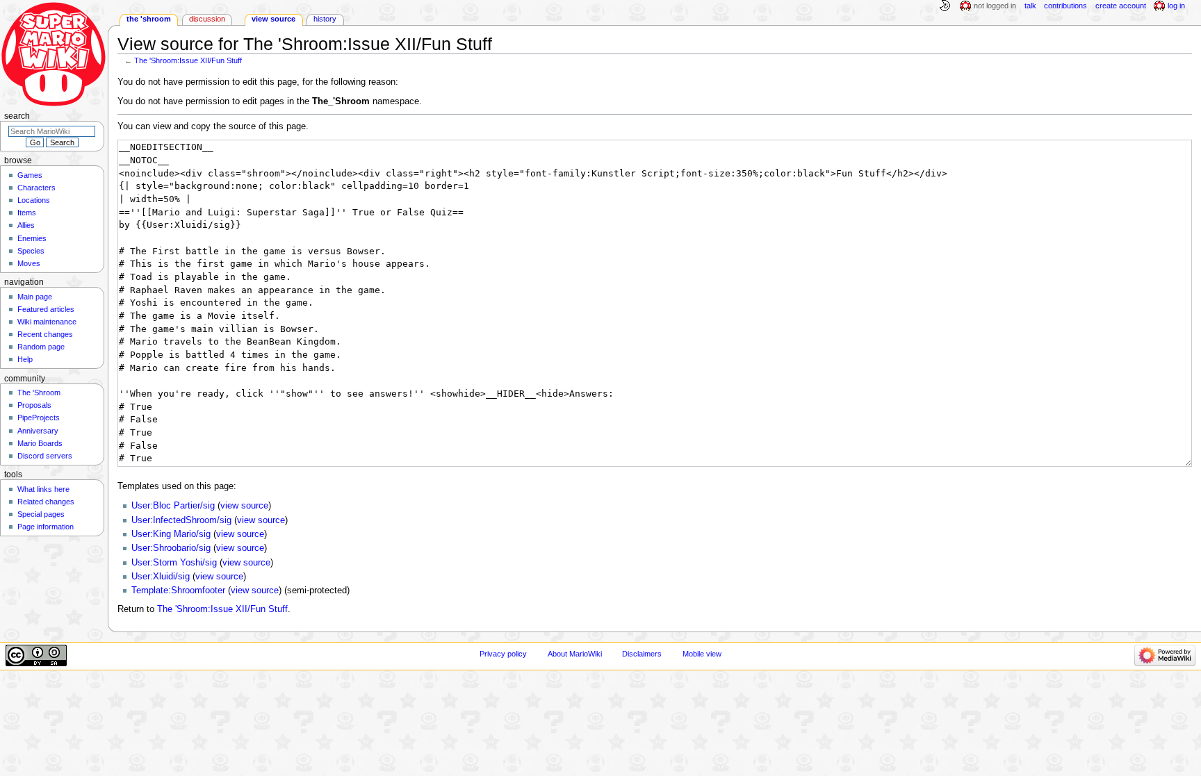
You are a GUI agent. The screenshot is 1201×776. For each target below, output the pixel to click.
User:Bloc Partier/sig (173, 506)
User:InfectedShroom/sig (181, 520)
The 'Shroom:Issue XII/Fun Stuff (188, 60)
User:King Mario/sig (171, 534)
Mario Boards (40, 443)
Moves (28, 263)
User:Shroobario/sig (171, 548)
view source (244, 506)
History (324, 19)
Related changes (45, 501)
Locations (33, 200)
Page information (45, 526)
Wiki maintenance (46, 321)
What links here (43, 489)
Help (25, 359)
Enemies (32, 238)
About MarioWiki (575, 654)
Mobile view (702, 654)
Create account (1120, 5)
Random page (41, 346)
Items (26, 212)
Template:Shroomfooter (178, 590)
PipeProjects (38, 417)
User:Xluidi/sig (160, 576)
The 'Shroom (148, 19)
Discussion (207, 19)
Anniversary (37, 431)
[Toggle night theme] (944, 6)
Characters (36, 187)
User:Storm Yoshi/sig (174, 563)
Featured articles (45, 309)
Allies (26, 225)
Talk (1030, 5)
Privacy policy (503, 654)
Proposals (34, 405)
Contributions (1065, 5)
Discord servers (44, 456)
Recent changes (45, 334)
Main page (34, 296)
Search (17, 116)
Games (29, 175)
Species (30, 251)
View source (273, 19)
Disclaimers (642, 654)
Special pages (41, 514)
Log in (1176, 5)
